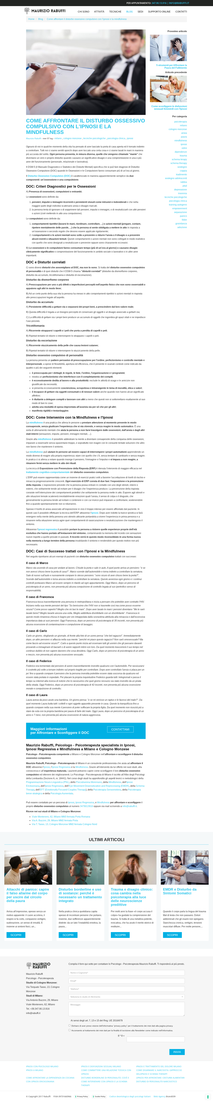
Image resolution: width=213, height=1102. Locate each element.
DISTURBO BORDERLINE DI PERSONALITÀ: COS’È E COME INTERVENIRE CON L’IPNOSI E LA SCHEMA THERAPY (105, 1081)
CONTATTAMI (120, 729)
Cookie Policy (100, 1096)
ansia (184, 133)
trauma (183, 155)
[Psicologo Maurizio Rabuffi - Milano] (44, 10)
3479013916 (86, 806)
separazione (180, 212)
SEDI (140, 11)
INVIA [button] (177, 1052)
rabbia (183, 182)
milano (58, 138)
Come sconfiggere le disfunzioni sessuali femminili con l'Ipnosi (169, 107)
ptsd (185, 186)
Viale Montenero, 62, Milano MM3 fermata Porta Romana (61, 816)
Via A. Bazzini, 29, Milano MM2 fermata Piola (55, 820)
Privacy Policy (82, 1096)
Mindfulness (81, 767)
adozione (182, 227)
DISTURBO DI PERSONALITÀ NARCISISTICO (156, 1081)
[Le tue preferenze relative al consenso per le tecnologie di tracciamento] (208, 1097)
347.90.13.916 (159, 3)
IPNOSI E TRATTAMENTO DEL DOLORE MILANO (158, 1066)
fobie (184, 220)
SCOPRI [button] (15, 935)
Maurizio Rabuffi (33, 138)
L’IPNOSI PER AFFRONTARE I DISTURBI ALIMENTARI (160, 1077)
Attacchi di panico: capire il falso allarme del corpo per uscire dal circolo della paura (28, 895)
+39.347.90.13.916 (40, 1009)
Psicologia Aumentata (62, 793)
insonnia (182, 193)
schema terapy (179, 159)
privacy (169, 1026)
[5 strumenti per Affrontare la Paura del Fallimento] (168, 48)
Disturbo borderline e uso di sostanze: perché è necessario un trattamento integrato (80, 895)
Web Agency (159, 1096)
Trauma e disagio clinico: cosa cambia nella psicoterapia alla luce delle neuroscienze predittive (132, 897)
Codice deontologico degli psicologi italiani (130, 1096)
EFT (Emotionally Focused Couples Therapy (63, 789)
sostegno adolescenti (176, 178)
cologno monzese (72, 138)
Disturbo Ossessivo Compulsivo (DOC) (49, 176)
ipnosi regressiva (47, 529)
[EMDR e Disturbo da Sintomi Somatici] (185, 867)
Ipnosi (47, 767)
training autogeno (178, 204)
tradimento (181, 174)
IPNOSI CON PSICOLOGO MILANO (42, 1066)
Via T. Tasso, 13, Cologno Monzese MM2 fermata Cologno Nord (64, 824)
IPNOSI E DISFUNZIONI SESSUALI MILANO (101, 1066)
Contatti (181, 11)
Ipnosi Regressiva (61, 767)
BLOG (129, 11)
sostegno (182, 167)
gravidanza (181, 223)
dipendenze (181, 152)
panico (183, 216)
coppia (183, 170)
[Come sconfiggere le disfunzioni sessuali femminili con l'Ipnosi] (168, 89)
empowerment (179, 208)
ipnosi (130, 138)
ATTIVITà (99, 11)
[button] (127, 996)
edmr (184, 148)
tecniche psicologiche (94, 138)
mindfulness (36, 422)
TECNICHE (115, 11)
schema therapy (179, 163)
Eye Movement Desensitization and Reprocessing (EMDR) (99, 786)
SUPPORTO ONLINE (159, 11)
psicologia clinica (116, 138)
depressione (180, 189)
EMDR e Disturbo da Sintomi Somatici (179, 891)
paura (184, 137)
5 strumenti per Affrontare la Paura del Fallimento (171, 66)
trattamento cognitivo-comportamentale (48, 472)
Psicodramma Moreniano (89, 782)
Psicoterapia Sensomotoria (107, 789)
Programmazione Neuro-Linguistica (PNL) (47, 782)
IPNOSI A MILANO (34, 1070)
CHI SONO (83, 11)
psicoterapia (180, 121)
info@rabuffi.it (179, 3)
